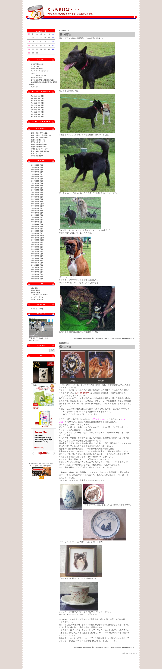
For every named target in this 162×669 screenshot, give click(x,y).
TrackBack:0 (118, 338)
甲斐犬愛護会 (35, 290)
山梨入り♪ (34, 87)
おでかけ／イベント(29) (39, 149)
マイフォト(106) (37, 309)
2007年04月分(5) (37, 197)
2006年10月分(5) (37, 210)
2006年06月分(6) (37, 219)
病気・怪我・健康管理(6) (40, 151)
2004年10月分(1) (37, 244)
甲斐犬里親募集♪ (37, 68)
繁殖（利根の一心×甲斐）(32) (41, 135)
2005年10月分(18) (37, 238)
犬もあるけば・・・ (64, 9)
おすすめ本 (35, 66)
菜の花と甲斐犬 (36, 77)
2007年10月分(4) (37, 183)
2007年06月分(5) (37, 192)
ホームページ (34, 340)
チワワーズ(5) (36, 153)
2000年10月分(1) (37, 274)
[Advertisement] (80, 662)
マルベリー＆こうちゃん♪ (40, 71)
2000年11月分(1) (37, 272)
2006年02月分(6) (37, 228)
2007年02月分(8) (37, 201)
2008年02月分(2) (37, 174)
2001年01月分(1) (37, 269)
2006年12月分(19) (37, 206)
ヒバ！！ (34, 73)
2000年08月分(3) (37, 276)
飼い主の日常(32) (37, 156)
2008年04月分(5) (37, 169)
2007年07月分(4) (37, 190)
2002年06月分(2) (37, 254)
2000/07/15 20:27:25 (104, 647)
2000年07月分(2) (37, 278)
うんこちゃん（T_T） (39, 75)
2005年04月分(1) (37, 242)
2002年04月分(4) (37, 258)
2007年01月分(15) (37, 204)
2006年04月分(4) (37, 224)
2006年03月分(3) (37, 226)
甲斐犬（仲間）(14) (38, 142)
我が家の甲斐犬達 (37, 299)
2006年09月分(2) (37, 213)
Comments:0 (129, 338)
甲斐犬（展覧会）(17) (39, 144)
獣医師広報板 (35, 292)
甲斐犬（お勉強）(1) (38, 146)
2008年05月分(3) (37, 167)
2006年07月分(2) (37, 217)
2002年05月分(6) (37, 256)
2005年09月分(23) (37, 240)
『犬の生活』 (64, 622)
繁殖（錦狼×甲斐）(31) (39, 133)
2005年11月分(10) (37, 235)
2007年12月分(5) (37, 178)
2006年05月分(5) (37, 222)
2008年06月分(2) (37, 165)
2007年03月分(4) (37, 199)
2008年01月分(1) (37, 176)
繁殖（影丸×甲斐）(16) (39, 137)
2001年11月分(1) (37, 265)
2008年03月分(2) (37, 172)
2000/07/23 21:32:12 (104, 338)
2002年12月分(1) (37, 249)
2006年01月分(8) (37, 231)
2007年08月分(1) (37, 188)
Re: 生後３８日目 (37, 96)
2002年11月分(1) (37, 251)
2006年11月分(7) (37, 208)
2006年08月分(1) (37, 215)
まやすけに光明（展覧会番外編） (43, 80)
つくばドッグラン (37, 297)
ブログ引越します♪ (37, 64)
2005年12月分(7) (37, 233)
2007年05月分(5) (37, 194)
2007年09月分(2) (37, 185)
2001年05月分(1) (37, 267)
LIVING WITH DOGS (39, 295)
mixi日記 (34, 288)
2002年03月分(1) (37, 260)
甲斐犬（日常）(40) (38, 140)
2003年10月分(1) (37, 247)
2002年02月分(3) (37, 263)
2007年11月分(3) (37, 181)
